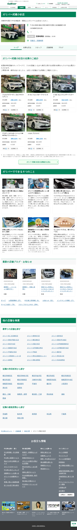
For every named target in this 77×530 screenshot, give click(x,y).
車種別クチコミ (46, 465)
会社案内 (62, 491)
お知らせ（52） (48, 300)
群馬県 (34, 414)
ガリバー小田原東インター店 (12, 356)
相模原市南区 (7, 384)
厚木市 (5, 388)
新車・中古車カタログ (48, 459)
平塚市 (34, 384)
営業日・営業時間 (36, 41)
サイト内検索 (63, 452)
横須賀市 (20, 384)
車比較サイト (45, 469)
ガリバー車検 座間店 (33, 360)
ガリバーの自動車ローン (11, 478)
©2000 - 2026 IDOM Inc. (38, 526)
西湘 (4, 398)
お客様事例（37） (15, 300)
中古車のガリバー (6, 431)
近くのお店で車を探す (11, 485)
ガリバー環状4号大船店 (59, 340)
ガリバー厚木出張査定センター (37, 356)
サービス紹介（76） (8, 304)
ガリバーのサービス (11, 467)
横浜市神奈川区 (22, 376)
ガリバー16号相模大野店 (35, 348)
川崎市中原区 (37, 380)
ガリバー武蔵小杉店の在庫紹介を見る (38, 162)
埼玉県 (49, 414)
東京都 (5, 418)
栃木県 (19, 414)
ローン (46, 7)
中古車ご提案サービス (11, 458)
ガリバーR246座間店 (58, 360)
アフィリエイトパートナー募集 (66, 483)
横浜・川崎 (7, 394)
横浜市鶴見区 (7, 376)
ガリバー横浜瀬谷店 (33, 340)
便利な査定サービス (29, 472)
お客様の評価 (64, 7)
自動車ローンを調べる (11, 473)
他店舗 (74, 523)
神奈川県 (20, 418)
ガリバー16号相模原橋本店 (60, 344)
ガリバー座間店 (7, 360)
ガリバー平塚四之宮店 (10, 352)
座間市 (19, 388)
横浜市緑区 (51, 376)
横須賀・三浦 (37, 394)
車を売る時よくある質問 (29, 468)
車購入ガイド (38, 7)
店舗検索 (18, 431)
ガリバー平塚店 (32, 352)
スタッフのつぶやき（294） (28, 304)
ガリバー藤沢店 (56, 352)
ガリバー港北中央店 (9, 344)
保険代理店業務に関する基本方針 (66, 472)
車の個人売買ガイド (29, 481)
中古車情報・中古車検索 (11, 454)
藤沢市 (49, 384)
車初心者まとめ (46, 452)
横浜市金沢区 (37, 376)
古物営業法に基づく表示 (66, 478)
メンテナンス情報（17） (66, 300)
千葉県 (63, 414)
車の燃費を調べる (47, 462)
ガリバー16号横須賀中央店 (60, 348)
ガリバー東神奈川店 (33, 336)
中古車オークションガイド (29, 485)
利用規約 (62, 462)
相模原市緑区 (51, 380)
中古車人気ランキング (11, 470)
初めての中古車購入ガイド (11, 462)
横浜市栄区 (7, 380)
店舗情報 (50, 47)
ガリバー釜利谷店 (57, 336)
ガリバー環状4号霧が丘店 (11, 340)
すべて (3, 300)
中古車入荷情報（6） (32, 300)
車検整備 (54, 7)
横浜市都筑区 (22, 380)
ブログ (61, 47)
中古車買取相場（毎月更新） (29, 477)
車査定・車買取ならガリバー (29, 454)
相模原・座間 (22, 394)
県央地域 (50, 394)
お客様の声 (62, 487)
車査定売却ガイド (28, 458)
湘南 (63, 394)
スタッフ (38, 47)
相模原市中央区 (67, 380)
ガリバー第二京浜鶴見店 (10, 336)
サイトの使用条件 (65, 459)
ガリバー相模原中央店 (10, 348)
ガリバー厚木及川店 (58, 356)
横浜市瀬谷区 (66, 376)
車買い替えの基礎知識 (11, 482)
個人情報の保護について (66, 467)
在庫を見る (27, 47)
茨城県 (5, 414)
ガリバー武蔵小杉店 (33, 344)
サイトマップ (63, 456)
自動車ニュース (46, 456)
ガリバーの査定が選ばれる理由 (29, 462)
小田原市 (64, 384)
